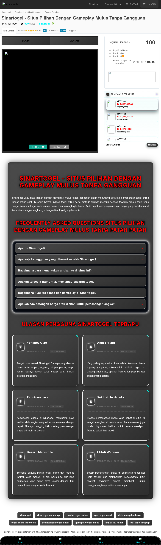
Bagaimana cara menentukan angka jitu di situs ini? (55, 270)
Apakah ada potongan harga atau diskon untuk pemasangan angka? (66, 304)
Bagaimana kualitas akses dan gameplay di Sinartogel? (57, 293)
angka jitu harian (114, 522)
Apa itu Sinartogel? (32, 248)
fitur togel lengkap (140, 522)
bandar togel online (77, 515)
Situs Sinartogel (34, 12)
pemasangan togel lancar (55, 522)
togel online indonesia (23, 522)
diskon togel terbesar (129, 515)
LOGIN (26, 40)
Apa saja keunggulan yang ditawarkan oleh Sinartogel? (57, 259)
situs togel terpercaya (48, 515)
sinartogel (25, 515)
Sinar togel (6, 12)
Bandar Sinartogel (53, 12)
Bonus (20, 542)
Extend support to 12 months (134, 62)
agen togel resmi (103, 515)
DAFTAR (74, 40)
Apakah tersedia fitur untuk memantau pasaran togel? (56, 281)
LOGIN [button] (35, 146)
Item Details (8, 30)
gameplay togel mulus (87, 522)
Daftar (100, 542)
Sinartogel (19, 12)
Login (60, 542)
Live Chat (140, 542)
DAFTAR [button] (57, 146)
